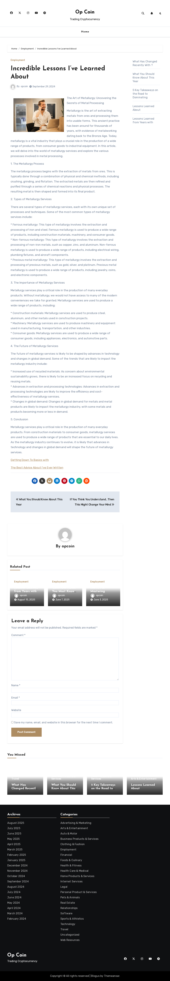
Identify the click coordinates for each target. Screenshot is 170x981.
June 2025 (14, 833)
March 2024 (15, 913)
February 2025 (16, 854)
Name (15, 685)
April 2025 (13, 844)
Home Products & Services (101, 777)
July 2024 (13, 892)
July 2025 (13, 828)
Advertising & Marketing (75, 822)
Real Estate (67, 902)
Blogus (95, 976)
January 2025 (16, 860)
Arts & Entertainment (144, 779)
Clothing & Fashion (72, 844)
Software (66, 913)
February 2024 (16, 918)
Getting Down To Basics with (30, 460)
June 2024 (14, 897)
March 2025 (14, 849)
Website (16, 710)
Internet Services (71, 881)
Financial (66, 854)
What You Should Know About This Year (143, 77)
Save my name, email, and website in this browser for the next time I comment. (63, 722)
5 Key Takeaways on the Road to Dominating (145, 93)
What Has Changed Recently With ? (24, 789)
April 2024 (14, 908)
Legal (63, 886)
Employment (18, 60)
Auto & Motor (68, 833)
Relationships (69, 908)
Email (15, 697)
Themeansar (111, 976)
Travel (15, 779)
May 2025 (13, 838)
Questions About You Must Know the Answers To (64, 591)
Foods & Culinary (71, 860)
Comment (18, 635)
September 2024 (18, 881)
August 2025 (15, 822)
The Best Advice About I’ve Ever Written (37, 467)
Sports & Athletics (72, 918)
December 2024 (17, 865)
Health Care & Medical (74, 870)
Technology (67, 924)
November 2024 (17, 870)
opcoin (24, 86)
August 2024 (15, 886)
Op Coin (84, 12)
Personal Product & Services (78, 892)
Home (85, 31)
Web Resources (70, 940)
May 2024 (13, 902)
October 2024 (16, 876)
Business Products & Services (63, 777)
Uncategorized (70, 934)
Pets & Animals (70, 897)
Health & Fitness (71, 865)
